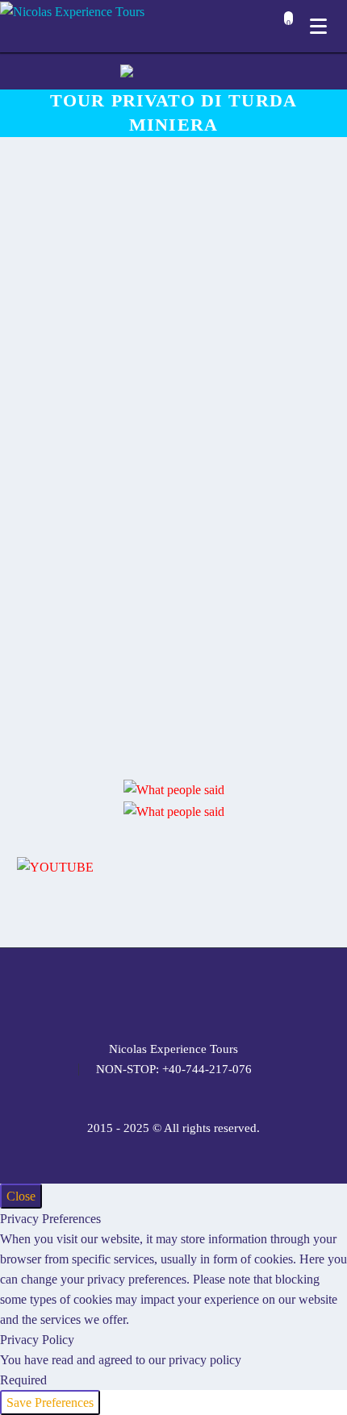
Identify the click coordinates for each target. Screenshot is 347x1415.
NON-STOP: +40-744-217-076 (174, 1069)
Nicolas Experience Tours (173, 1049)
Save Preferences (50, 1402)
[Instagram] (173, 991)
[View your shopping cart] (284, 28)
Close (21, 1196)
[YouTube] (215, 991)
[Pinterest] (194, 991)
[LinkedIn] (131, 991)
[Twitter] (152, 991)
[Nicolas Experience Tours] (72, 11)
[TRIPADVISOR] (236, 991)
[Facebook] (110, 991)
